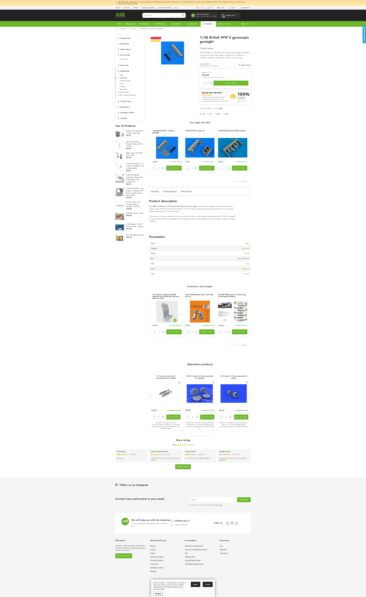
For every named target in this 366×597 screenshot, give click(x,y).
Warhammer (124, 44)
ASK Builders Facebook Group (194, 564)
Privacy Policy (218, 505)
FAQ (186, 553)
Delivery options (246, 65)
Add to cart (231, 83)
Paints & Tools (125, 101)
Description (155, 191)
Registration (245, 8)
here (162, 589)
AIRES (220, 108)
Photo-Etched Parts (125, 81)
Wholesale (153, 571)
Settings (158, 594)
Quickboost (245, 269)
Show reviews (242, 101)
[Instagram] (231, 523)
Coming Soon (124, 59)
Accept (207, 584)
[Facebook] (227, 523)
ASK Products (125, 49)
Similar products (186, 191)
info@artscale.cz (181, 520)
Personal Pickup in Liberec (193, 560)
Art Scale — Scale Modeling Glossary (196, 549)
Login (221, 546)
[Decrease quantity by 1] (204, 83)
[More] (245, 24)
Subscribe (243, 500)
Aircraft (246, 274)
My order (127, 8)
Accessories (124, 71)
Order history (224, 553)
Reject (195, 584)
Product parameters (170, 191)
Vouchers (123, 118)
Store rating (183, 440)
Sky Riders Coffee (127, 113)
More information (237, 58)
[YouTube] (236, 523)
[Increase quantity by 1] (211, 83)
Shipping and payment (148, 8)
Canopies (122, 86)
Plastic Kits (124, 65)
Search (183, 15)
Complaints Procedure (156, 568)
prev (150, 396)
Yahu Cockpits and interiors (128, 95)
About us (117, 8)
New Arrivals (125, 55)
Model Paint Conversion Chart (194, 546)
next (249, 396)
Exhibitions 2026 (190, 557)
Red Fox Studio (124, 92)
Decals (122, 84)
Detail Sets (123, 78)
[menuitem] (119, 24)
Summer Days (125, 38)
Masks (121, 75)
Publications (125, 107)
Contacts (135, 8)
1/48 (247, 263)
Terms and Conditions (164, 8)
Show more (183, 467)
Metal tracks (123, 89)
